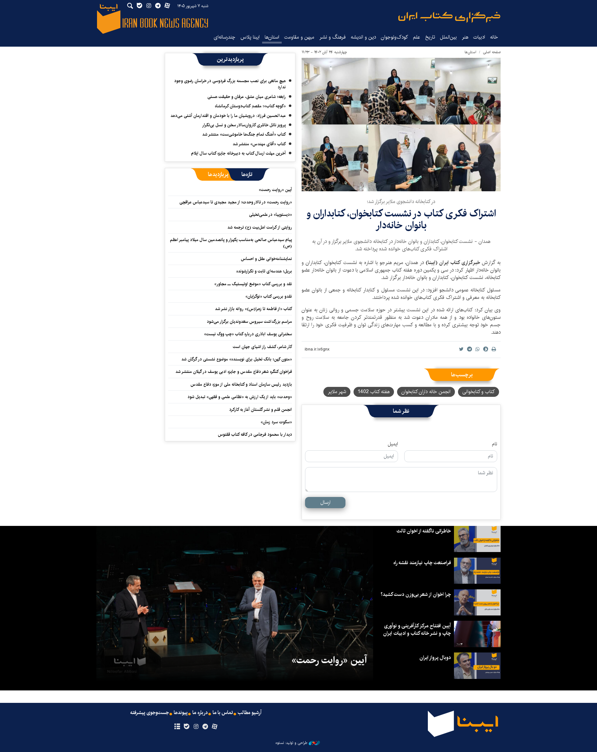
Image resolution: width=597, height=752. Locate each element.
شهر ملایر (337, 392)
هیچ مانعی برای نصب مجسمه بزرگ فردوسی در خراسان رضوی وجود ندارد (230, 84)
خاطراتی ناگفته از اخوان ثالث (423, 531)
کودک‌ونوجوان (394, 37)
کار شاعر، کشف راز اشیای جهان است (262, 346)
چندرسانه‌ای (224, 37)
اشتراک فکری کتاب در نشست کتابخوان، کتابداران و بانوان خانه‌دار (401, 219)
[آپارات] (215, 726)
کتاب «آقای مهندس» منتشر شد (259, 144)
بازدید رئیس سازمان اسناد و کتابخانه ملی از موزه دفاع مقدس (241, 384)
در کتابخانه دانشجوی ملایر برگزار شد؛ (401, 201)
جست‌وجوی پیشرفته (149, 713)
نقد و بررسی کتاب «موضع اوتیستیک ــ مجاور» (253, 284)
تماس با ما (223, 713)
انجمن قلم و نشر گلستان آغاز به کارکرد (260, 409)
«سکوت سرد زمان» (276, 422)
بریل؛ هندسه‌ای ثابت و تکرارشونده (264, 271)
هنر (465, 37)
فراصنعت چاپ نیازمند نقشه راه (422, 563)
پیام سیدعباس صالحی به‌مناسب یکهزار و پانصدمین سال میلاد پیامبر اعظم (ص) (231, 242)
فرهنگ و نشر (332, 37)
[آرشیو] (177, 726)
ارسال (325, 502)
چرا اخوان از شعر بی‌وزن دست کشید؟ (416, 594)
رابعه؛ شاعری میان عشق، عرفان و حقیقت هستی (246, 96)
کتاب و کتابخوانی (478, 392)
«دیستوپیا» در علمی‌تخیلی (270, 214)
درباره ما (200, 713)
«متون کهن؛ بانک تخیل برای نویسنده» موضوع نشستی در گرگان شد (236, 359)
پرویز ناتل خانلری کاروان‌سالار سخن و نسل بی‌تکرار (244, 125)
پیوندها (180, 713)
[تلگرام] (205, 726)
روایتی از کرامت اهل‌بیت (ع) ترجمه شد (259, 227)
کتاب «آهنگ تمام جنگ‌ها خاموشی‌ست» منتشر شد (244, 134)
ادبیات (479, 37)
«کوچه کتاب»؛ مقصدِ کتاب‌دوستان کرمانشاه (250, 106)
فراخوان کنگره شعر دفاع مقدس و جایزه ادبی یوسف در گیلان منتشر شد (233, 371)
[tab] (247, 174)
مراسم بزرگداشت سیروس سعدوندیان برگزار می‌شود (249, 321)
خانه (494, 37)
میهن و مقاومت (299, 37)
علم (416, 37)
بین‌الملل (448, 37)
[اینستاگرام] (196, 726)
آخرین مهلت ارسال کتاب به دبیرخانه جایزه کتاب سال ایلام (238, 153)
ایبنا (449, 17)
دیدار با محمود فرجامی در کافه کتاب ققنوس (255, 434)
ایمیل (393, 444)
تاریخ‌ (430, 37)
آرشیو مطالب (249, 713)
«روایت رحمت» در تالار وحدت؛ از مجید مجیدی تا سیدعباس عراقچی (235, 202)
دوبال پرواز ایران (435, 657)
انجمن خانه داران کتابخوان (426, 392)
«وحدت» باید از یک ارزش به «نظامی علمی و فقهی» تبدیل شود (239, 396)
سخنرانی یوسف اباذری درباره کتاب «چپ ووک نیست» (248, 334)
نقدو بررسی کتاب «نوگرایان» (268, 296)
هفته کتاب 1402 (374, 392)
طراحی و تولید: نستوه (291, 743)
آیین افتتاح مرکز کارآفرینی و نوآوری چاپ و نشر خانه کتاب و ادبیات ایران (417, 630)
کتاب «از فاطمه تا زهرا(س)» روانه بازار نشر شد (253, 308)
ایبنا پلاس (250, 37)
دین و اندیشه (363, 37)
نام (494, 444)
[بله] (186, 726)
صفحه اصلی (492, 52)
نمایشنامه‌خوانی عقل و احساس (266, 258)
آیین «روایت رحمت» (275, 189)
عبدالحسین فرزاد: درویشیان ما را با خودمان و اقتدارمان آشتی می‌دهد (228, 115)
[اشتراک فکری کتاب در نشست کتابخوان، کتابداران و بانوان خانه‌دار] (401, 124)
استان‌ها (272, 37)
